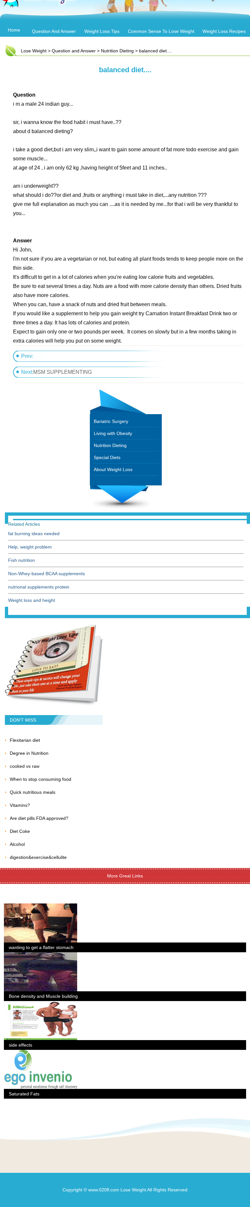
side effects (20, 1045)
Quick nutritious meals (32, 792)
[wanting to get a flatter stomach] (40, 907)
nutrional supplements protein (38, 587)
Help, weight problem (30, 546)
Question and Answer (54, 31)
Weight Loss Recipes (224, 31)
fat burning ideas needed (34, 533)
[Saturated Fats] (40, 1053)
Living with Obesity (113, 433)
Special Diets (107, 457)
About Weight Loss (113, 469)
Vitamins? (20, 805)
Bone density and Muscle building (43, 996)
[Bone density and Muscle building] (40, 956)
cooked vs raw (24, 766)
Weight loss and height (31, 600)
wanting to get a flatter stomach (41, 947)
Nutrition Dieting (117, 50)
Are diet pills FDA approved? (39, 818)
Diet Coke (20, 831)
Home (14, 30)
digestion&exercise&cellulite (38, 857)
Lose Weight (34, 50)
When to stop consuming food (40, 779)
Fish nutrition (21, 560)
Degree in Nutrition (29, 753)
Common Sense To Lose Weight (161, 31)
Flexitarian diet (25, 740)
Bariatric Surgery (111, 421)
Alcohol (17, 844)
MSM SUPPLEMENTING (62, 372)
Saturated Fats (24, 1093)
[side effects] (40, 1005)
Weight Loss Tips (101, 31)
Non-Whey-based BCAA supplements (46, 573)
